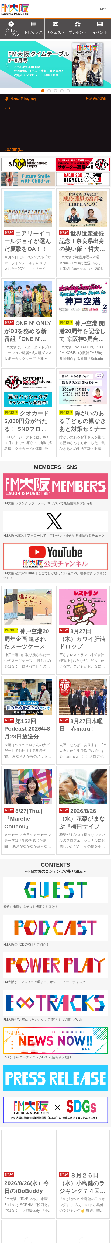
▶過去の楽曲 (96, 98)
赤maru (32, 166)
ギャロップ (54, 173)
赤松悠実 (37, 173)
